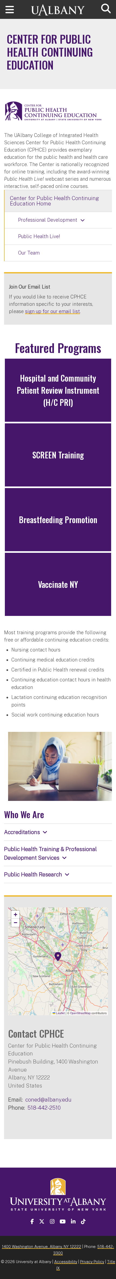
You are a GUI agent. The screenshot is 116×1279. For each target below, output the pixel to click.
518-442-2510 (44, 1108)
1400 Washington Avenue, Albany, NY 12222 (41, 1246)
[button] (58, 956)
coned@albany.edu (48, 1099)
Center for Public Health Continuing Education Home (54, 201)
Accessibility (65, 1261)
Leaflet (60, 1013)
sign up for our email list (52, 311)
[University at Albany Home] (58, 7)
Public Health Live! (39, 236)
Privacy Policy (92, 1261)
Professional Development (47, 220)
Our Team (29, 253)
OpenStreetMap (80, 1013)
